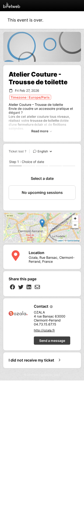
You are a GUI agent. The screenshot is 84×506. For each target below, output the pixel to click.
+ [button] (75, 218)
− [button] (75, 225)
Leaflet (60, 240)
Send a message (52, 341)
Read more (40, 131)
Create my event (50, 374)
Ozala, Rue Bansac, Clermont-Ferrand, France (51, 259)
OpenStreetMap (73, 240)
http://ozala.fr (44, 330)
